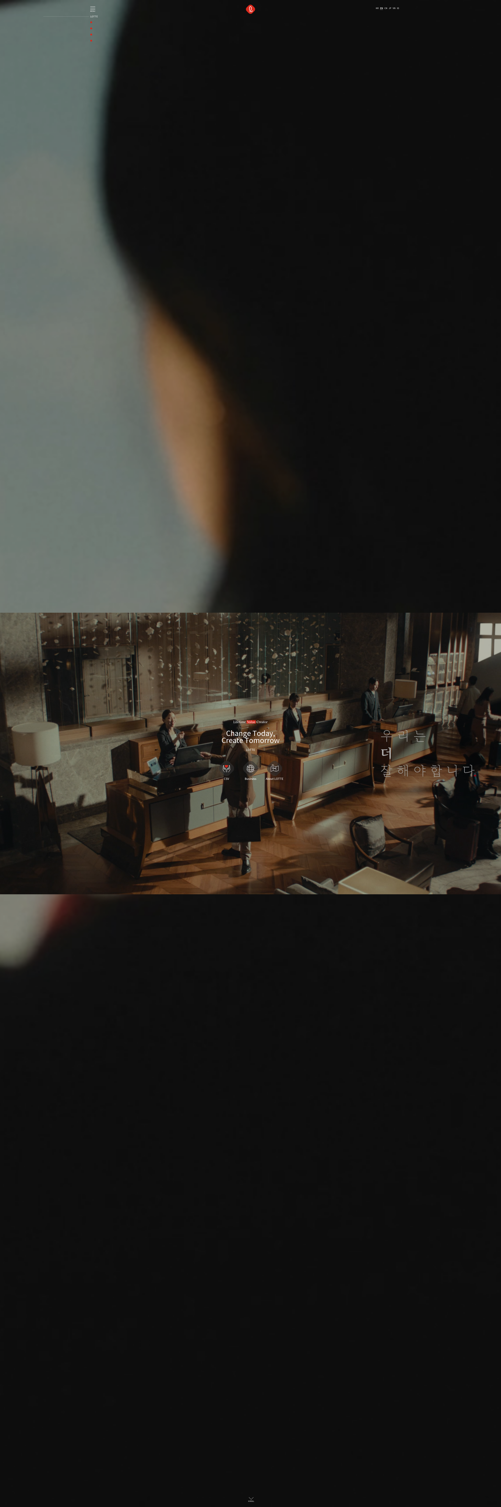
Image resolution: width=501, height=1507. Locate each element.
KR (377, 8)
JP (390, 8)
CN (385, 8)
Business (250, 779)
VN (394, 8)
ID (398, 8)
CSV (226, 779)
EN (381, 8)
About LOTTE (274, 779)
